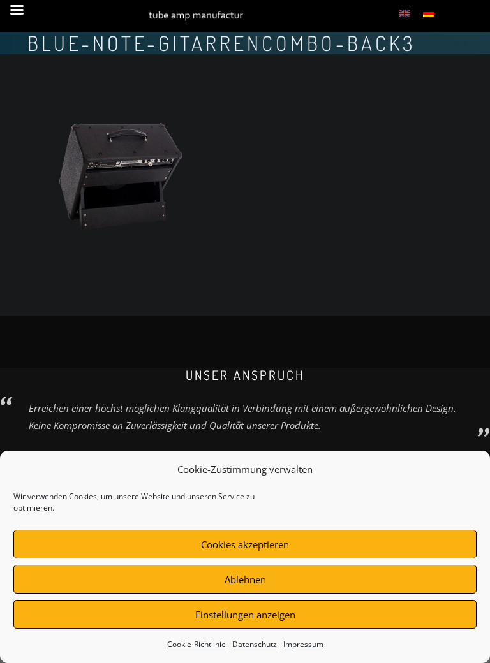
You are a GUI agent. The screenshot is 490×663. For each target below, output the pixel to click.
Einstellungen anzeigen (245, 614)
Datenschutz (254, 644)
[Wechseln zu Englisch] (404, 12)
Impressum (303, 644)
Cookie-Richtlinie (196, 644)
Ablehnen (245, 579)
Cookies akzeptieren (245, 544)
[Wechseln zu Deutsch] (429, 12)
